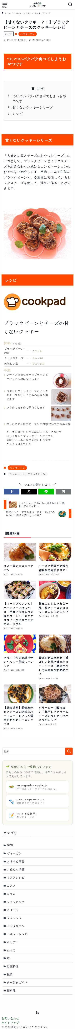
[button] (11, 491)
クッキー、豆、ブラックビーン (28, 474)
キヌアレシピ (16, 877)
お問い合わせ (10, 1018)
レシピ (18, 113)
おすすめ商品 (16, 861)
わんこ (11, 950)
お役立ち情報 (16, 869)
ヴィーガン (14, 853)
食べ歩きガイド (17, 982)
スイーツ (13, 910)
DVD (10, 845)
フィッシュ (14, 918)
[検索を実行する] (69, 751)
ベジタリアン (27, 33)
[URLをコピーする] (63, 491)
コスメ (11, 885)
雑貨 (10, 974)
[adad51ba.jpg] (37, 258)
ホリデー (13, 942)
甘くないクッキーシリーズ (33, 107)
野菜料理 (13, 966)
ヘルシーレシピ (17, 934)
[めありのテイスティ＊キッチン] (37, 4)
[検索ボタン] (70, 4)
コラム (11, 894)
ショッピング (16, 902)
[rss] (37, 1012)
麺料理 (11, 990)
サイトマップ (10, 1022)
